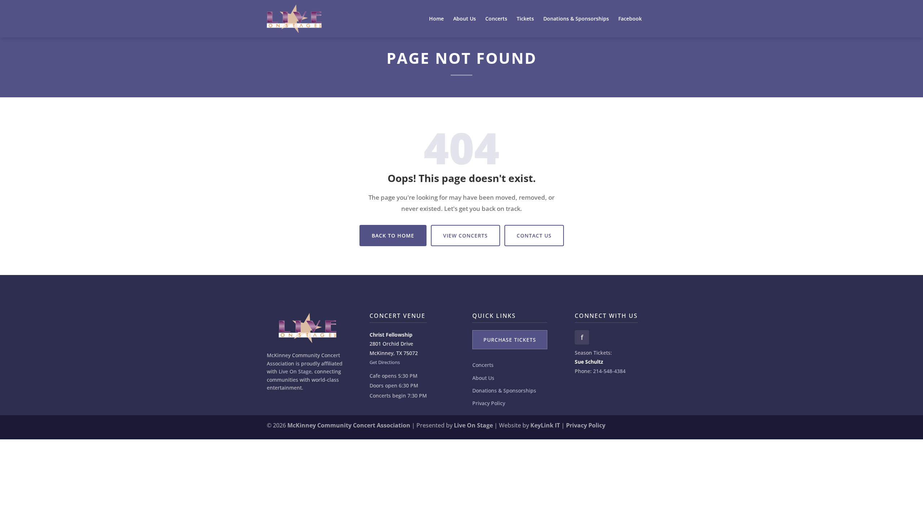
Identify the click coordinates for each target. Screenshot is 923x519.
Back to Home (393, 235)
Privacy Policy (488, 403)
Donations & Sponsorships (576, 19)
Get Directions (385, 362)
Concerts (496, 19)
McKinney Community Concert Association (348, 425)
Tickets (525, 19)
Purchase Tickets (509, 339)
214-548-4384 (609, 371)
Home (436, 19)
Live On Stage (295, 371)
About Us (464, 19)
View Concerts (465, 235)
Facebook (630, 19)
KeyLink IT (545, 425)
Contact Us (534, 235)
